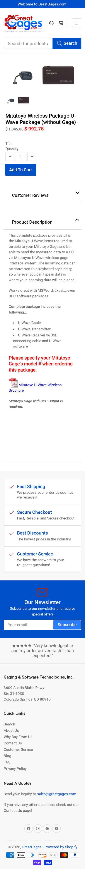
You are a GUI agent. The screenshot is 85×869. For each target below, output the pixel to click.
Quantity (12, 149)
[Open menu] (76, 23)
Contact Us (13, 743)
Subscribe (67, 624)
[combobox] (42, 43)
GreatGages (32, 847)
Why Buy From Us (18, 737)
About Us (11, 730)
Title (8, 144)
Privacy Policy (15, 768)
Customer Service (18, 749)
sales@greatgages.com (56, 794)
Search (70, 43)
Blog (7, 756)
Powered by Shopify (60, 847)
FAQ (7, 762)
